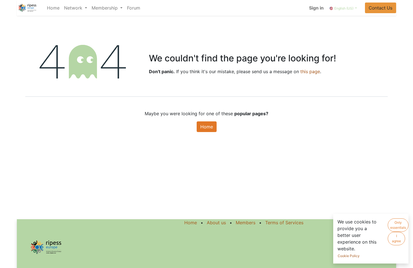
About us (216, 222)
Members (245, 222)
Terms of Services (284, 222)
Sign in (316, 8)
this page (310, 71)
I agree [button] (396, 238)
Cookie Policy (349, 256)
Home (206, 127)
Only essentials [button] (398, 225)
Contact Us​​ (380, 8)
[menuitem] (53, 7)
